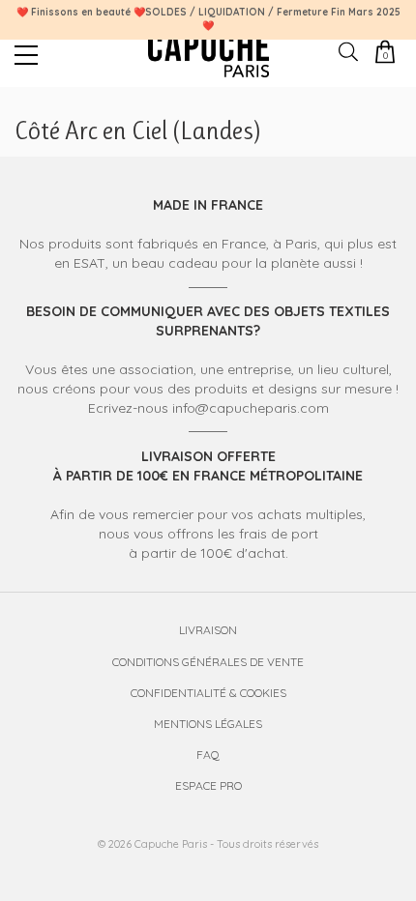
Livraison (208, 630)
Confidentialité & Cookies (208, 692)
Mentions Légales (208, 723)
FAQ (208, 754)
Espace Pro (208, 785)
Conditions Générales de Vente (208, 661)
